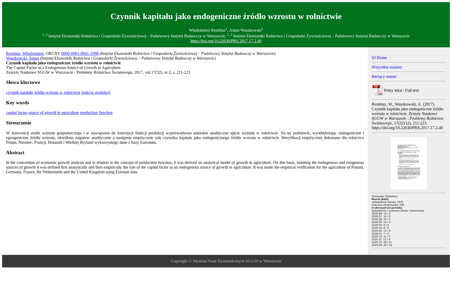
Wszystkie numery (387, 67)
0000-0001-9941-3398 (80, 53)
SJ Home (379, 57)
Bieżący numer (384, 76)
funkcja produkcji (95, 92)
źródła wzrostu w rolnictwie (57, 92)
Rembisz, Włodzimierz (25, 53)
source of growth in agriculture (53, 112)
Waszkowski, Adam (22, 58)
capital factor (16, 112)
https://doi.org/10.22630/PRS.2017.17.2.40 (226, 41)
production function (96, 112)
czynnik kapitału (19, 92)
